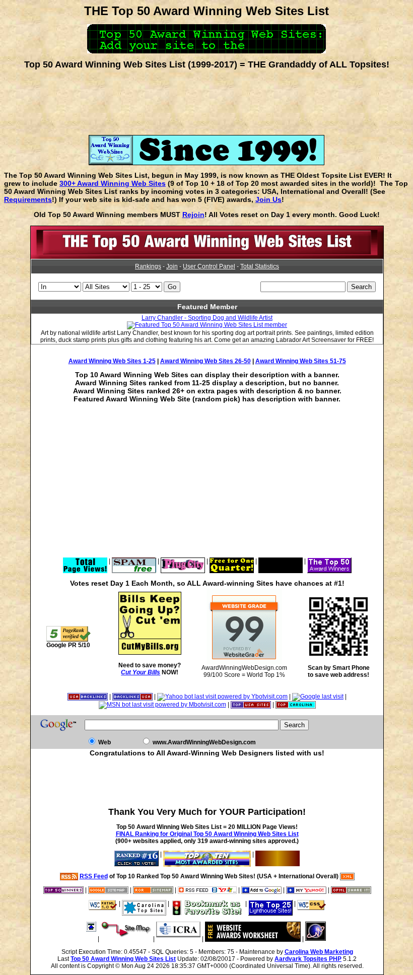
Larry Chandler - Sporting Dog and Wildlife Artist (207, 317)
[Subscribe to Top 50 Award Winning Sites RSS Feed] (207, 889)
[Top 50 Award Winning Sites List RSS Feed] (69, 876)
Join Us (268, 199)
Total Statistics (259, 266)
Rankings (148, 266)
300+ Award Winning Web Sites (112, 183)
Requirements (28, 199)
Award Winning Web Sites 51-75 (300, 361)
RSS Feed (94, 876)
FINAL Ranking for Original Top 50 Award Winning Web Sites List (207, 834)
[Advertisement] (206, 98)
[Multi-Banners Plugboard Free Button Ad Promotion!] (280, 561)
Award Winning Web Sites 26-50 (205, 361)
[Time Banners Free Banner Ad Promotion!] (232, 561)
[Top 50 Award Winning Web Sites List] (207, 256)
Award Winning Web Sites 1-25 (112, 361)
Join (172, 266)
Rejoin (193, 215)
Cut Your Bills (140, 672)
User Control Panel (209, 266)
